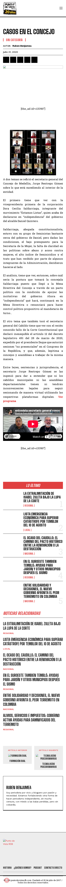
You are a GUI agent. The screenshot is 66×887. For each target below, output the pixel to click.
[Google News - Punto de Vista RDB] (33, 461)
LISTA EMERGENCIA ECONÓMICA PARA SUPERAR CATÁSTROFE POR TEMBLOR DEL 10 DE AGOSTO (40, 519)
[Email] (34, 60)
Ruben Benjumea (21, 45)
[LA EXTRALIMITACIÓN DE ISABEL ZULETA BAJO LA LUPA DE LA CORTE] (12, 499)
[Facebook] (6, 60)
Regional (29, 505)
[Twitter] (14, 859)
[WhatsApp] (27, 60)
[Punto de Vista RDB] (10, 8)
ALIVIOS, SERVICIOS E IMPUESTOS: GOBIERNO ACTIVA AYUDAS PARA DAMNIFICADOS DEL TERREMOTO (31, 720)
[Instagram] (31, 859)
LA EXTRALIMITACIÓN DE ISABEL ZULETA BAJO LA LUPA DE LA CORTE (42, 497)
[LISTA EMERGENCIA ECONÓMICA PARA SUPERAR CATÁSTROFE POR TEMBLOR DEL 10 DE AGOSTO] (12, 520)
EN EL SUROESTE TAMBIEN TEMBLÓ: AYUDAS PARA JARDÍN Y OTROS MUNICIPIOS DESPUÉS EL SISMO (41, 567)
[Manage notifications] (6, 880)
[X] (13, 60)
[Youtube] (39, 859)
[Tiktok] (23, 859)
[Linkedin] (20, 60)
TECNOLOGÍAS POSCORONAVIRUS (48, 765)
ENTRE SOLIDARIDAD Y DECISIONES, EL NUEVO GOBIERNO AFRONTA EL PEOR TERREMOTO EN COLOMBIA (41, 591)
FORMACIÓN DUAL (17, 760)
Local (27, 530)
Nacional (29, 553)
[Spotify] (48, 859)
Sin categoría (14, 39)
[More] (41, 60)
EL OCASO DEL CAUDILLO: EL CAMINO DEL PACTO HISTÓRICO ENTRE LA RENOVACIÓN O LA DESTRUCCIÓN (42, 543)
